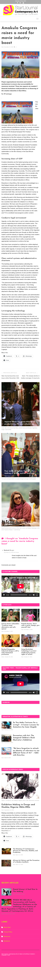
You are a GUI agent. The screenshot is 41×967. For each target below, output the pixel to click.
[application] (20, 586)
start (2, 47)
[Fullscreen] (37, 595)
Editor (2, 656)
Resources (6, 936)
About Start (7, 927)
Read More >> (6, 830)
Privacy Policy (7, 932)
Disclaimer (6, 941)
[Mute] (34, 595)
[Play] (4, 595)
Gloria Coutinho (5, 913)
